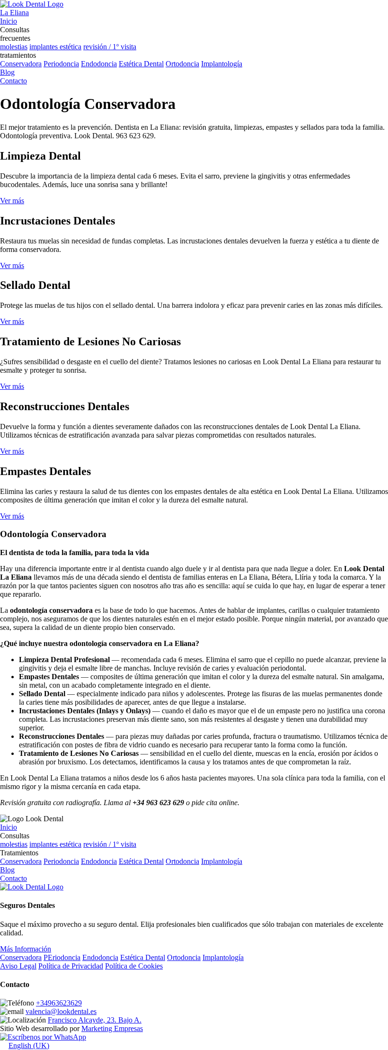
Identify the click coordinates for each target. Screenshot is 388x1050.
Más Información (25, 949)
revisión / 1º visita (109, 47)
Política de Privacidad (70, 966)
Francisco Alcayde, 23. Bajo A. (94, 1020)
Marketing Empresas (112, 1028)
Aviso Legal (18, 966)
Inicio (8, 827)
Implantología (221, 64)
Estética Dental (141, 64)
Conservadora (21, 64)
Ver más (12, 201)
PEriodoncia (62, 957)
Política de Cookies (134, 966)
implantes (44, 47)
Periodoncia (61, 64)
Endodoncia (99, 64)
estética (70, 47)
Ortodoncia (182, 64)
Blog (7, 870)
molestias (13, 47)
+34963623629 (59, 1003)
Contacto (13, 878)
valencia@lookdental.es (61, 1011)
